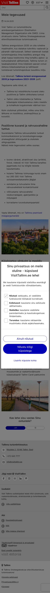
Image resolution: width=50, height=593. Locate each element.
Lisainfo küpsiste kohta (25, 360)
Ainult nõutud (25, 338)
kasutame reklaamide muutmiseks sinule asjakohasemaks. (26, 322)
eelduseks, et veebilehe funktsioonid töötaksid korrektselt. (26, 297)
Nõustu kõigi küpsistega (25, 348)
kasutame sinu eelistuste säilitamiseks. (27, 304)
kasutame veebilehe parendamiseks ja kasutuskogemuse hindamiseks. (26, 313)
